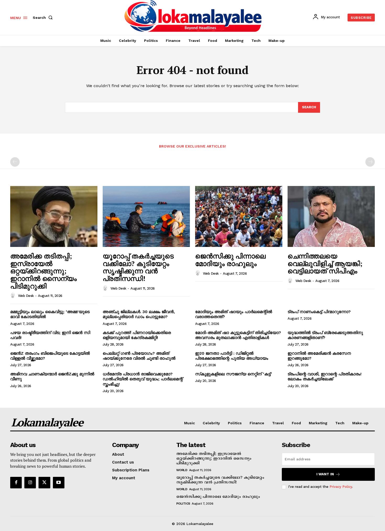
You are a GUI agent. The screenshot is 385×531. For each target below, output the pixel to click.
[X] (44, 482)
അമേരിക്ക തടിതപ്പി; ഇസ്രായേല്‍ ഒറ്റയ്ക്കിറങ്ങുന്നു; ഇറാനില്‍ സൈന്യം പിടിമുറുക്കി (43, 270)
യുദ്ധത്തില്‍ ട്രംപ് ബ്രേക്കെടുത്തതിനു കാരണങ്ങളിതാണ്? (325, 335)
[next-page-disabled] (370, 162)
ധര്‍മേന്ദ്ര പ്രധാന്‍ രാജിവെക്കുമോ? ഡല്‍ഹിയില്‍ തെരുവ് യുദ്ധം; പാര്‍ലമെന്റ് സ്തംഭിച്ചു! (143, 378)
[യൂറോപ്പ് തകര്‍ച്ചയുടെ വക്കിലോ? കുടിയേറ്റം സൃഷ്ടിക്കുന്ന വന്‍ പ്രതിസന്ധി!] (146, 216)
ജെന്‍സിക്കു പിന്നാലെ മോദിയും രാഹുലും (230, 259)
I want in (325, 474)
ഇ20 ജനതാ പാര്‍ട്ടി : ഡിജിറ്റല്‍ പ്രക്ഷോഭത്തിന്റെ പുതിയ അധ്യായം (231, 356)
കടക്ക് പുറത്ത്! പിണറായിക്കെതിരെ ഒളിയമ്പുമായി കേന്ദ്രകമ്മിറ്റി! (137, 335)
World (182, 470)
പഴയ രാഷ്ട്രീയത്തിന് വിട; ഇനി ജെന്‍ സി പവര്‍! (50, 335)
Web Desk (26, 296)
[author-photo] (13, 295)
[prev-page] (15, 162)
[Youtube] (58, 482)
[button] (44, 17)
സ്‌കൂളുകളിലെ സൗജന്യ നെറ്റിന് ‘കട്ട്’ (233, 373)
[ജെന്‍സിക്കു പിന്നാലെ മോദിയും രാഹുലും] (238, 216)
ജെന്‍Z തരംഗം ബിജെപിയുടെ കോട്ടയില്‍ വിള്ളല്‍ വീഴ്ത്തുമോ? (50, 356)
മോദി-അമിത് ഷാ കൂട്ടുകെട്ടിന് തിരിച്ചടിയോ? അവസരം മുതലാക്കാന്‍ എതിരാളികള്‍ (238, 335)
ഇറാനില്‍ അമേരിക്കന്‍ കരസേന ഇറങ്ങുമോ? (319, 356)
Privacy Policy (340, 487)
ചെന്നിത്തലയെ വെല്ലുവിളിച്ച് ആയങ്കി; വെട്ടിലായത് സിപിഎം (325, 263)
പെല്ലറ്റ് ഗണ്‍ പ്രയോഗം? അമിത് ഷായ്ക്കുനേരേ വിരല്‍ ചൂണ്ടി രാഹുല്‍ (139, 356)
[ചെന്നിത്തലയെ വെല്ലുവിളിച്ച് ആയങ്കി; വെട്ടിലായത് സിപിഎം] (331, 216)
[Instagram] (30, 482)
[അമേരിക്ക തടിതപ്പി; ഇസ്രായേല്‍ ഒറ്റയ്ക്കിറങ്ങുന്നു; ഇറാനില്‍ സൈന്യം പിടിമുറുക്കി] (53, 216)
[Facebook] (16, 482)
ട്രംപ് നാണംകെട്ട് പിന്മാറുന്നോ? (319, 311)
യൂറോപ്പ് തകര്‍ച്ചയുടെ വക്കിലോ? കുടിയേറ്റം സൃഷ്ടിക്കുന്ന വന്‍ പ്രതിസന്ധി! (138, 267)
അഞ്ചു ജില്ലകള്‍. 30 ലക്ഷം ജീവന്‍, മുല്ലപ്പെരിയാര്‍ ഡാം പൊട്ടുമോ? (139, 314)
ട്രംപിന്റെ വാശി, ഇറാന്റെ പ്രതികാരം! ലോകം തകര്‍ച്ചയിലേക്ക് (324, 376)
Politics (183, 503)
